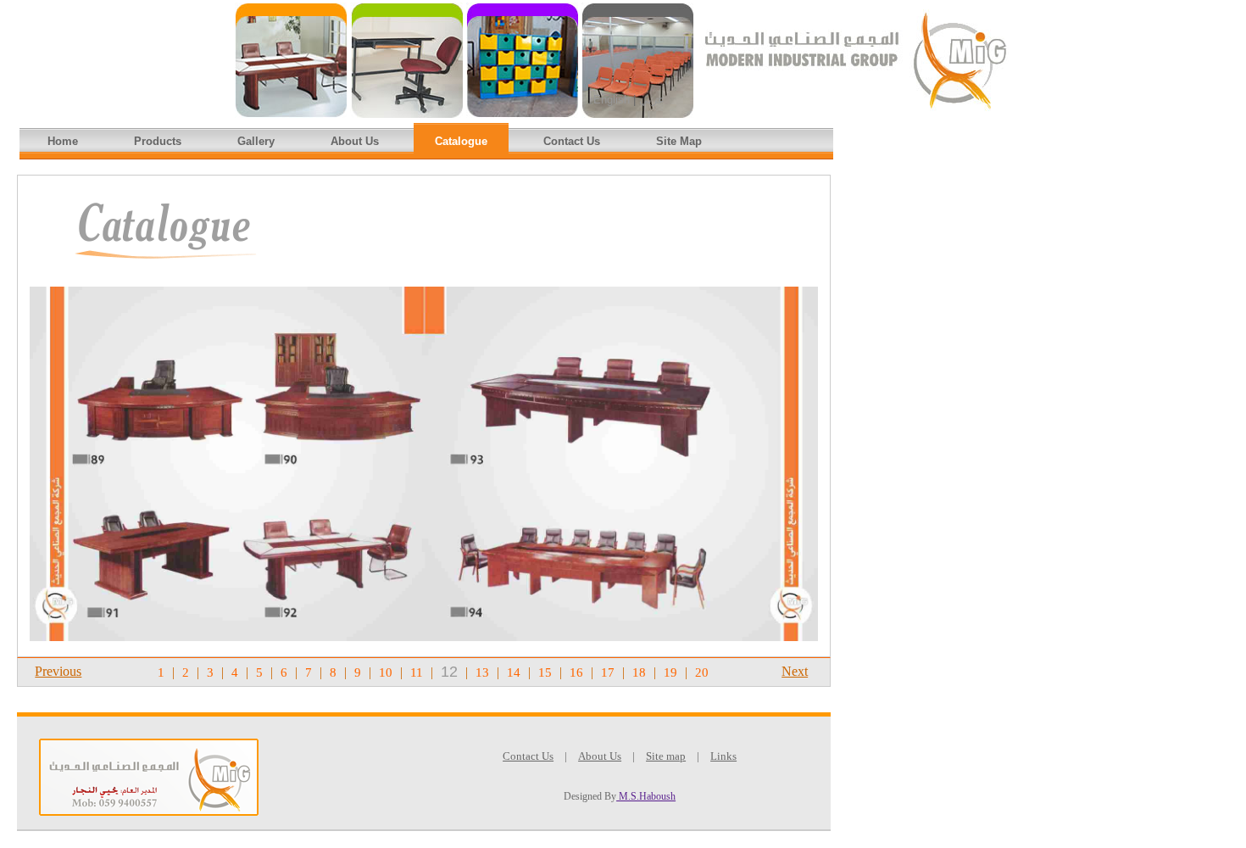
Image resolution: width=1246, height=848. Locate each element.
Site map (666, 756)
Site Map (679, 141)
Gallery (256, 141)
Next (795, 671)
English (611, 99)
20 (702, 672)
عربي (652, 99)
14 (513, 672)
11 (416, 672)
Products (157, 141)
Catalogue (461, 141)
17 (608, 672)
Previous (58, 671)
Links (723, 756)
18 (639, 672)
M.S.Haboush (646, 796)
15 (545, 672)
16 (576, 672)
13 (482, 672)
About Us (355, 141)
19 (670, 672)
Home (62, 141)
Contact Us (571, 141)
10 (385, 672)
